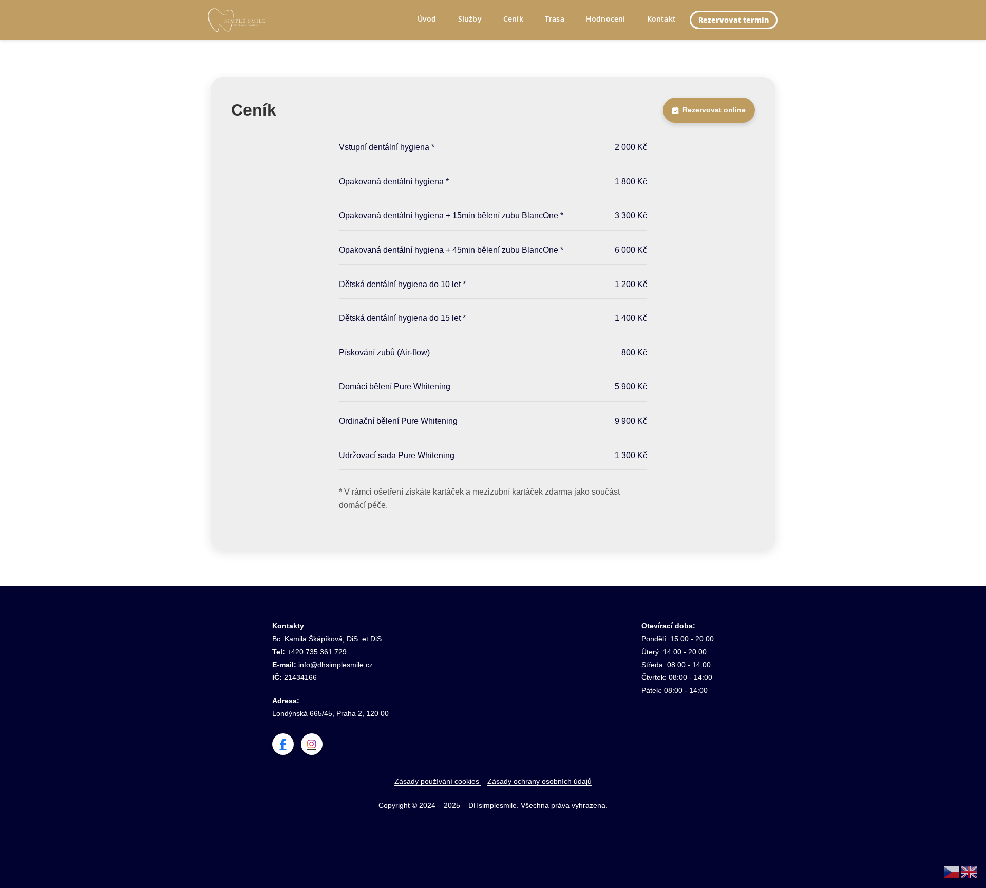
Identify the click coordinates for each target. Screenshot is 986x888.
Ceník (513, 19)
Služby (470, 19)
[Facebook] (283, 744)
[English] (969, 871)
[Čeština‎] (952, 871)
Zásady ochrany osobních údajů (539, 781)
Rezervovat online (714, 110)
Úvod (427, 19)
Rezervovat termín (733, 20)
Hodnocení (605, 19)
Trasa (554, 19)
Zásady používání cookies (437, 781)
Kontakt (661, 19)
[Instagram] (312, 744)
